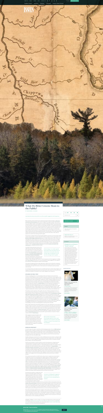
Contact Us (43, 0)
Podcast (42, 3)
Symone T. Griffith (68, 312)
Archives (36, 3)
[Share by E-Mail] (77, 213)
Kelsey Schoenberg (72, 313)
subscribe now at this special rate (32, 411)
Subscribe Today (75, 0)
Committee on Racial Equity (53, 401)
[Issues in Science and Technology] (29, 10)
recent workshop (54, 299)
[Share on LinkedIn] (74, 213)
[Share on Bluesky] (68, 213)
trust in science (30, 260)
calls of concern (35, 312)
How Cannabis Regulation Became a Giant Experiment (70, 309)
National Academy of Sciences (74, 7)
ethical (38, 296)
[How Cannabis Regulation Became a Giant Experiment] (71, 302)
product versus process (42, 309)
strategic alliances (41, 282)
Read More (66, 293)
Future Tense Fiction (58, 3)
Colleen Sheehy (67, 286)
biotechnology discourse (33, 311)
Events (31, 0)
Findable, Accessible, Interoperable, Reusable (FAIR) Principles (40, 367)
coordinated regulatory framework (37, 243)
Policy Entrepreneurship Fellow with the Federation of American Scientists (42, 400)
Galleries (48, 3)
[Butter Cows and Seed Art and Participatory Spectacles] (71, 276)
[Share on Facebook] (71, 213)
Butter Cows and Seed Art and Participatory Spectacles (70, 283)
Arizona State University (75, 8)
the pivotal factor (33, 251)
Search (68, 0)
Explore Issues (28, 3)
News (39, 0)
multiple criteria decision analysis (31, 383)
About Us (26, 0)
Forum (35, 0)
